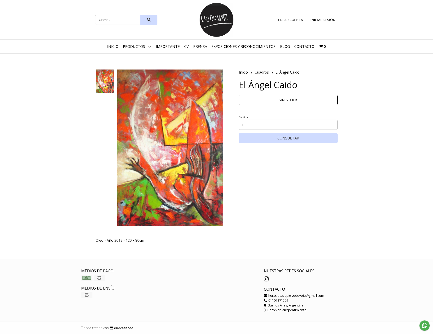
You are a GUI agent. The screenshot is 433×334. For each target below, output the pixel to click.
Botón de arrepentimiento (286, 310)
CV (186, 46)
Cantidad (244, 117)
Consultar (288, 138)
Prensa (200, 46)
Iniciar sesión (322, 19)
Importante (168, 46)
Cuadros (262, 72)
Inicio (112, 46)
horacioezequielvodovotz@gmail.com (295, 295)
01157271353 (277, 300)
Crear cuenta (290, 19)
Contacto (304, 46)
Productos (134, 46)
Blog (285, 46)
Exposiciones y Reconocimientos (244, 46)
